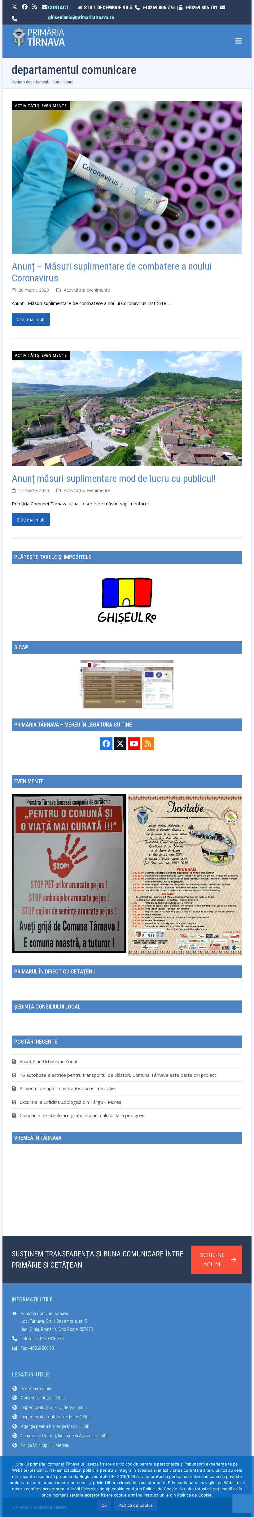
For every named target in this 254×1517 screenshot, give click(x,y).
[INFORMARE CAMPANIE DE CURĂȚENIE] (69, 873)
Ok (104, 1505)
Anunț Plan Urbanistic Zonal (48, 1061)
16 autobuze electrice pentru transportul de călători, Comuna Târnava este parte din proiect (118, 1075)
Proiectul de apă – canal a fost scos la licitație (67, 1088)
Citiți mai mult (31, 319)
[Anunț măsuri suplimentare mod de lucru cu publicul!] (127, 408)
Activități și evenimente (41, 105)
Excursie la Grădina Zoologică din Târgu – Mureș (70, 1102)
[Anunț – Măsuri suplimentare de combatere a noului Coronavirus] (127, 177)
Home (17, 81)
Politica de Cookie (135, 1505)
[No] (246, 1486)
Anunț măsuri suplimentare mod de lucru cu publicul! (114, 478)
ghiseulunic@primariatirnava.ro (81, 17)
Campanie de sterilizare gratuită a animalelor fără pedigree (82, 1115)
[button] (238, 41)
